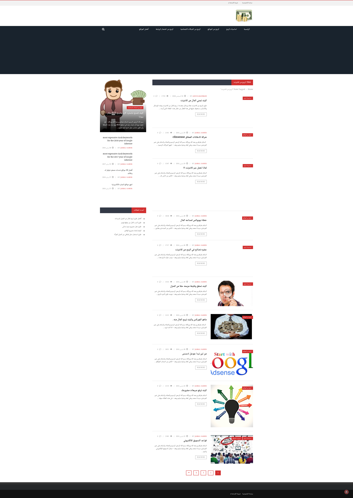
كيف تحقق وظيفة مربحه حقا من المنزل (188, 286)
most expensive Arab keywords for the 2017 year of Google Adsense (117, 157)
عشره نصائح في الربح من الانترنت (191, 250)
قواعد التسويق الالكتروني (195, 441)
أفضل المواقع (144, 29)
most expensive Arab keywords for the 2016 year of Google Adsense (117, 141)
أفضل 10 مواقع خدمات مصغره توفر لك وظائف (118, 172)
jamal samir (201, 133)
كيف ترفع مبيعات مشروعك (194, 390)
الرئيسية (247, 29)
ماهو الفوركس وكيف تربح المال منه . (190, 320)
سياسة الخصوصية (247, 3)
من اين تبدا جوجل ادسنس (194, 354)
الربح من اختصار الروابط (164, 29)
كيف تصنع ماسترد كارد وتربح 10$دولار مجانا (125, 115)
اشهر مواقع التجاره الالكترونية (122, 184)
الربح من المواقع (213, 29)
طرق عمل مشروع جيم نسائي (131, 226)
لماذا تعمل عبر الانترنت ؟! (195, 168)
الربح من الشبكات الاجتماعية (190, 29)
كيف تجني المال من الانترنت (193, 101)
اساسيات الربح (231, 29)
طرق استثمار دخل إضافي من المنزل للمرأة (127, 234)
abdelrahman (200, 96)
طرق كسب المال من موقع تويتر (131, 222)
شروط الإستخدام (233, 3)
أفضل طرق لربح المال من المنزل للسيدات (128, 218)
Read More (201, 114)
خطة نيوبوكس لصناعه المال (193, 220)
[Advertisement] (176, 53)
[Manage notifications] (346, 492)
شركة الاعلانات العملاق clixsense (190, 137)
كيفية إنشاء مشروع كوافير (132, 230)
